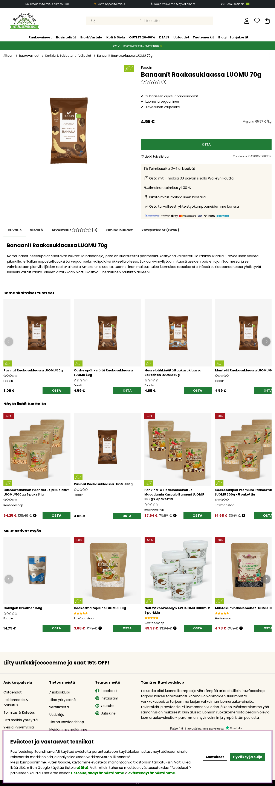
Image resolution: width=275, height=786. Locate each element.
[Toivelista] (256, 20)
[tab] (36, 230)
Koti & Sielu (115, 37)
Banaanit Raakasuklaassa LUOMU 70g (125, 55)
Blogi (222, 37)
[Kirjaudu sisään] (247, 20)
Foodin (146, 67)
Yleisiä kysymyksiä (18, 727)
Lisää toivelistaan (157, 156)
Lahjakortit (239, 37)
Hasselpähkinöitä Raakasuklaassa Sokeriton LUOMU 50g (173, 372)
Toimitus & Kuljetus (19, 712)
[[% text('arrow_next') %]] (268, 461)
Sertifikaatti (59, 707)
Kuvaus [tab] (14, 230)
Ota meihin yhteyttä (20, 720)
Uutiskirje (56, 714)
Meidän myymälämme (68, 729)
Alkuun (8, 55)
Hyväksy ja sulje (247, 756)
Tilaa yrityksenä (62, 699)
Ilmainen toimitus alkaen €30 (49, 4)
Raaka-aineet (40, 37)
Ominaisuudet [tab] (119, 230)
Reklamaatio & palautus (15, 702)
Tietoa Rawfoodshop (66, 721)
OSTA (56, 515)
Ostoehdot (12, 692)
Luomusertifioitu (235, 4)
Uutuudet (181, 37)
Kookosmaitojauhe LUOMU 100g (100, 608)
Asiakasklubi (59, 692)
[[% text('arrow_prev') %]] (7, 461)
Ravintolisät (66, 37)
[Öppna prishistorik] (100, 628)
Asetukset (214, 756)
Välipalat (84, 55)
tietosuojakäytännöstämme (97, 773)
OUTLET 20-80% (142, 37)
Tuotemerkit (203, 37)
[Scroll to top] (137, 783)
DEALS (164, 37)
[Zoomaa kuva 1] (68, 130)
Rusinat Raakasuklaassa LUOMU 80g (33, 370)
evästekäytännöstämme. (152, 773)
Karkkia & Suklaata (59, 55)
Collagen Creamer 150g (22, 608)
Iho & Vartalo (91, 37)
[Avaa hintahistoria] (35, 515)
